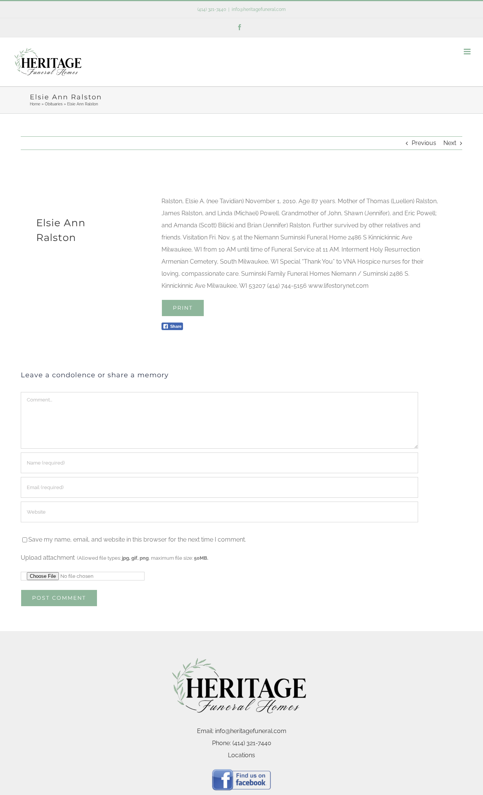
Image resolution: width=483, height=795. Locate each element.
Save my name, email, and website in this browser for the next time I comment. (137, 539)
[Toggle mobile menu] (468, 52)
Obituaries (54, 104)
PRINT (183, 307)
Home (35, 104)
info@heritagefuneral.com (259, 9)
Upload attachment (114, 557)
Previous (424, 143)
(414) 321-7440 (211, 9)
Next (449, 143)
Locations (241, 755)
